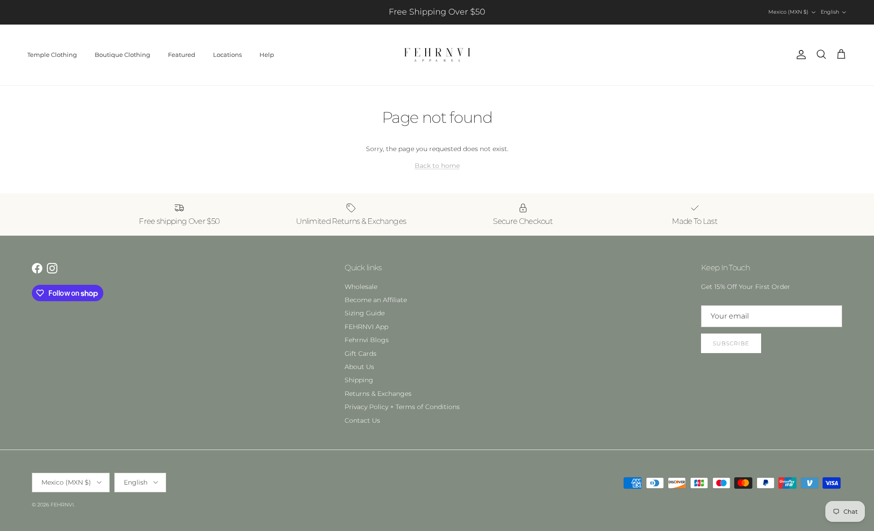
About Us (359, 367)
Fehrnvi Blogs (367, 340)
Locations (227, 54)
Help (266, 54)
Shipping (359, 380)
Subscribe (731, 343)
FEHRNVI (62, 504)
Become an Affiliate (376, 300)
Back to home (437, 166)
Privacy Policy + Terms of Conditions (402, 407)
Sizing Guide (365, 313)
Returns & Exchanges (378, 393)
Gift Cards (360, 353)
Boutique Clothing (122, 54)
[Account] (799, 54)
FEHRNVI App (366, 327)
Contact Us (362, 420)
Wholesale (361, 287)
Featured (181, 54)
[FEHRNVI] (437, 55)
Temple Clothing (52, 54)
